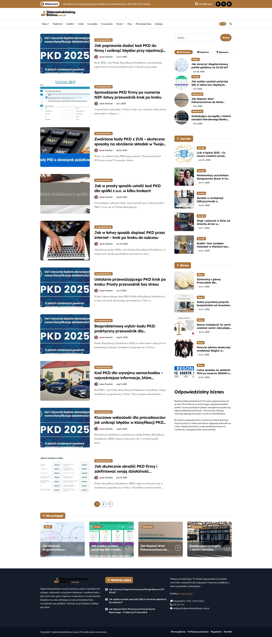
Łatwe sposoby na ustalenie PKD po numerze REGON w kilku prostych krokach (213, 373)
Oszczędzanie (107, 23)
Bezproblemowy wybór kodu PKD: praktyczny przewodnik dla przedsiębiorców (124, 331)
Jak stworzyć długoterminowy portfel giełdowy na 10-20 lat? (209, 65)
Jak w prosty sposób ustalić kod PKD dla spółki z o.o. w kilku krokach (127, 188)
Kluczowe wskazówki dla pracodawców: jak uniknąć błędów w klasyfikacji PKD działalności (130, 422)
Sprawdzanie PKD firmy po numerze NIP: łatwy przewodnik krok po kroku (127, 95)
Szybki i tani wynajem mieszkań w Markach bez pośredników (212, 247)
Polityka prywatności (198, 631)
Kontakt (228, 631)
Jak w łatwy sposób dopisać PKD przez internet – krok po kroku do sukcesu (129, 235)
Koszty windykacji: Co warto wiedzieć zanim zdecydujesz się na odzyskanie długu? (214, 328)
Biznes (45, 23)
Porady (119, 23)
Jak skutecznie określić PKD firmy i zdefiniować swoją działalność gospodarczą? (125, 471)
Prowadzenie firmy (143, 23)
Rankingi (159, 23)
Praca (130, 23)
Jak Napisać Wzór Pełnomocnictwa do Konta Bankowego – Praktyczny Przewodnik (207, 103)
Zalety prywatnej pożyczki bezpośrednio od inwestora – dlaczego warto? (213, 305)
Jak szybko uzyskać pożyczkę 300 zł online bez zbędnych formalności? (209, 85)
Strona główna (178, 631)
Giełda (81, 23)
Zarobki (69, 23)
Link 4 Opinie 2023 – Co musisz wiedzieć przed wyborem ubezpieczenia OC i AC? (214, 157)
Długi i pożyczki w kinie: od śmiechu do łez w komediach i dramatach (213, 224)
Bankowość (58, 23)
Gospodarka (92, 23)
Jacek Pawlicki (106, 57)
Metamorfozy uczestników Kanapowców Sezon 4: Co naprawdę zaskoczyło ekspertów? (213, 180)
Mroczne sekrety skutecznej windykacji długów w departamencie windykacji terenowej (213, 352)
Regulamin (216, 631)
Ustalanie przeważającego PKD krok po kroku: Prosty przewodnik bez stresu (130, 282)
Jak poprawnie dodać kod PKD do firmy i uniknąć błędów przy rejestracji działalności (128, 50)
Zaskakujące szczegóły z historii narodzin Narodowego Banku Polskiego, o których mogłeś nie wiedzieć (211, 121)
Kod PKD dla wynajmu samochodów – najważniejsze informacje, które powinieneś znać (128, 377)
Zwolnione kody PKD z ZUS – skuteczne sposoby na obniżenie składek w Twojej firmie (129, 144)
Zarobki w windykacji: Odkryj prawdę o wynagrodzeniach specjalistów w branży (210, 203)
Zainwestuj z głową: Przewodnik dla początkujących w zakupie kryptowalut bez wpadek (213, 284)
